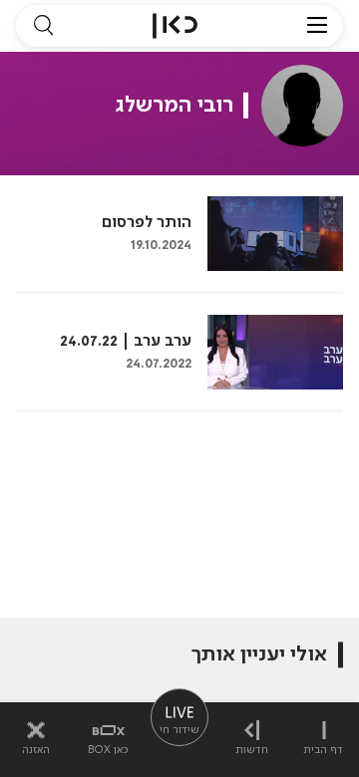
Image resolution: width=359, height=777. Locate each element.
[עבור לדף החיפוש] (43, 26)
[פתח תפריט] (317, 26)
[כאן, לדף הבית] (175, 26)
